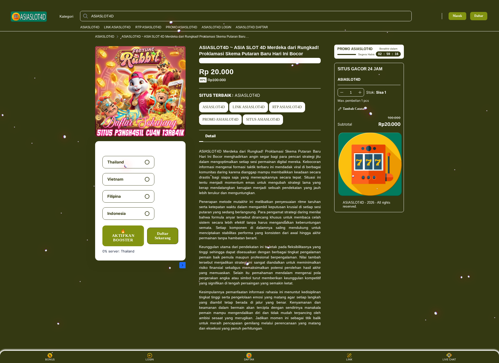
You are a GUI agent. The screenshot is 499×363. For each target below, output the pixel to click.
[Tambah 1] (360, 92)
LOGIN (150, 359)
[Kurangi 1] (342, 92)
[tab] (210, 136)
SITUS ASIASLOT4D (263, 119)
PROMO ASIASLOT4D (181, 27)
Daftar (478, 16)
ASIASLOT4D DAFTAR (252, 27)
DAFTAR (250, 359)
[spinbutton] (351, 92)
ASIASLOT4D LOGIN (216, 27)
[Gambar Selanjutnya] (182, 265)
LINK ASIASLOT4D (117, 27)
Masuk (457, 16)
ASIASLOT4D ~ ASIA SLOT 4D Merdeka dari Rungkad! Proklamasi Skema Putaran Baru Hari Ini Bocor (193, 36)
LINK (349, 359)
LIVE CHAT (449, 359)
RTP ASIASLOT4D (148, 27)
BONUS (50, 359)
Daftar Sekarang (163, 235)
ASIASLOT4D (90, 27)
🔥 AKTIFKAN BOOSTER (123, 235)
